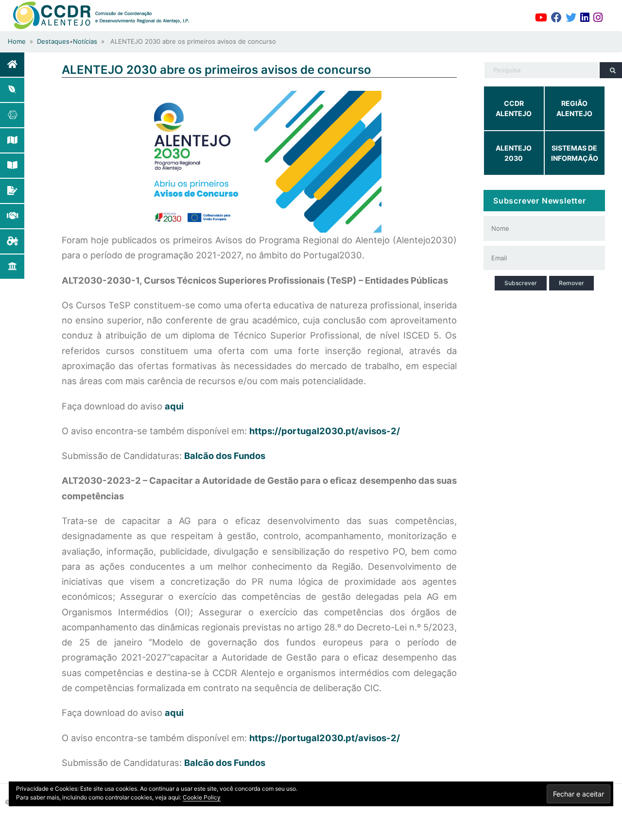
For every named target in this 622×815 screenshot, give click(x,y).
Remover (571, 283)
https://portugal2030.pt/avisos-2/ (324, 430)
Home (17, 41)
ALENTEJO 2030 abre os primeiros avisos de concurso (216, 70)
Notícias (85, 41)
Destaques (53, 41)
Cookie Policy (202, 797)
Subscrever (520, 283)
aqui (174, 406)
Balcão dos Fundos (224, 455)
